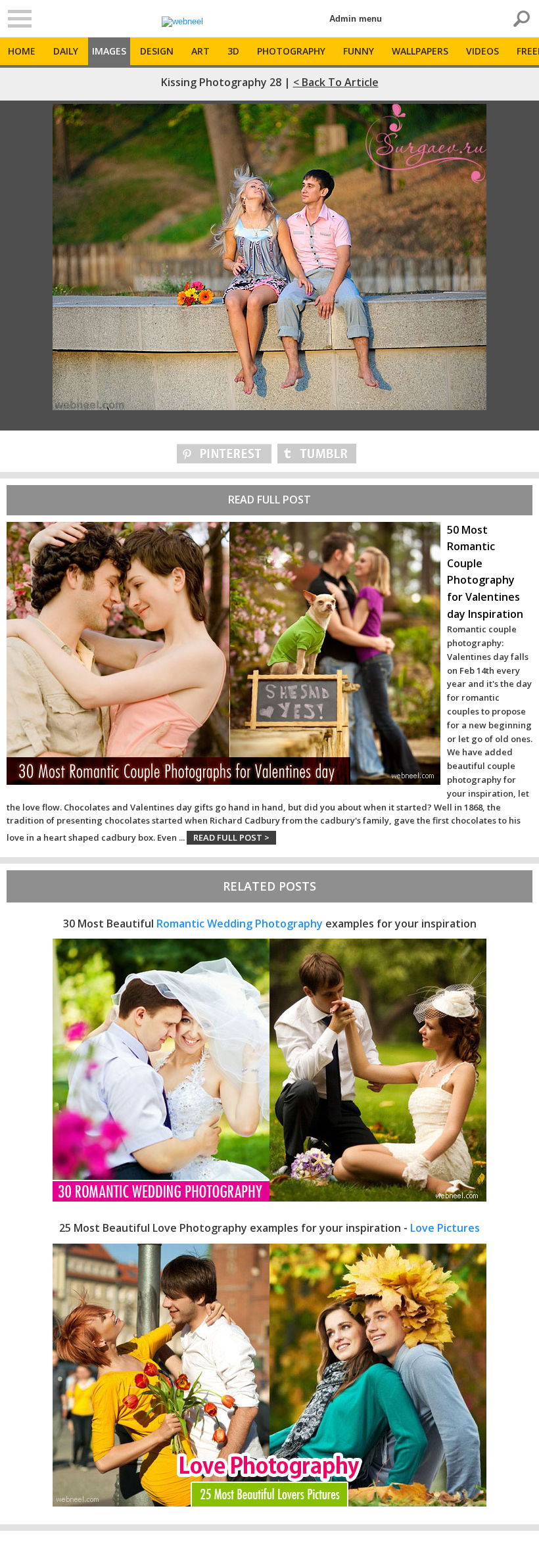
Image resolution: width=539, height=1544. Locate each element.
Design (157, 51)
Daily (65, 51)
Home (21, 51)
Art (200, 51)
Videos (482, 51)
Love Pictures (445, 1228)
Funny (358, 51)
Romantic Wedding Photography (239, 923)
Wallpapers (420, 51)
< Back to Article (336, 82)
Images (109, 51)
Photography (291, 51)
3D (233, 51)
